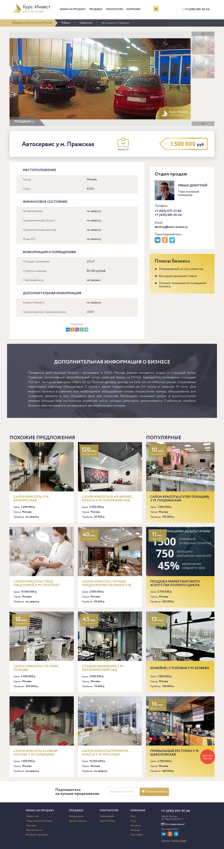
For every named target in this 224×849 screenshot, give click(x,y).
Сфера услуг (86, 22)
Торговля (31, 825)
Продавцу (95, 9)
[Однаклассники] (170, 835)
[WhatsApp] (82, 329)
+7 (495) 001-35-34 (196, 9)
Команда (135, 830)
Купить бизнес (107, 821)
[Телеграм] (172, 242)
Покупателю (114, 9)
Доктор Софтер (179, 840)
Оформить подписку (156, 791)
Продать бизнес (78, 821)
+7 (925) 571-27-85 (168, 211)
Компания (133, 9)
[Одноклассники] (72, 329)
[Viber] (77, 329)
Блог (133, 816)
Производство (34, 830)
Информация (76, 816)
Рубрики (66, 22)
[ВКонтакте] (68, 329)
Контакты (136, 825)
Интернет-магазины (37, 834)
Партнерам (137, 834)
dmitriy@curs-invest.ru (171, 227)
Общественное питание (39, 821)
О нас (134, 821)
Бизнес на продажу (73, 9)
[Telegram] (86, 329)
